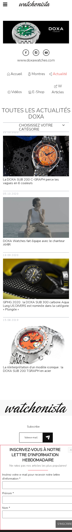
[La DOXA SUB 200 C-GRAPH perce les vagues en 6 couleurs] (36, 156)
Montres (38, 73)
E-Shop (38, 92)
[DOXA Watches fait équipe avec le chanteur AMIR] (36, 217)
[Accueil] (36, 3)
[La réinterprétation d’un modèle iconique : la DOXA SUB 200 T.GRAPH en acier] (36, 343)
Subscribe (33, 427)
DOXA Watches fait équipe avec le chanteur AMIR (34, 243)
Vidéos (16, 92)
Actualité (60, 73)
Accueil (16, 73)
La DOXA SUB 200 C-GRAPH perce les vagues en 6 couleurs (31, 181)
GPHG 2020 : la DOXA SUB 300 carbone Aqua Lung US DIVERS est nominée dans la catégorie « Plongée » (36, 306)
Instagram (36, 52)
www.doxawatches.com (36, 60)
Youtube (46, 52)
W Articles (58, 89)
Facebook (26, 52)
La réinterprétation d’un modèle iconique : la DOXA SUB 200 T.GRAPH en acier (33, 369)
